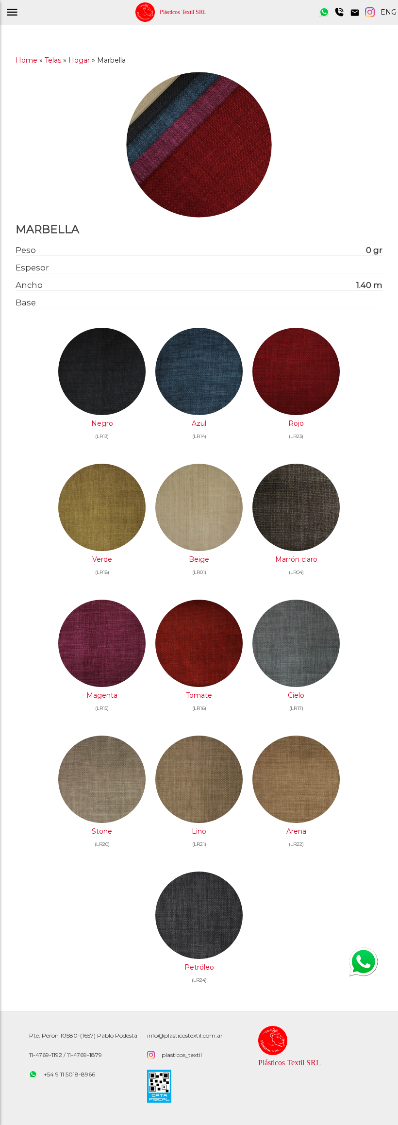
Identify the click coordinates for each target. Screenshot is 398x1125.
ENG (389, 12)
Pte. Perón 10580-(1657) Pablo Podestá (83, 1035)
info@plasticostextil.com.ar (185, 1035)
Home (26, 60)
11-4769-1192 (45, 1054)
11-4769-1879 (84, 1054)
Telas (53, 60)
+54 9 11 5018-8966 (69, 1074)
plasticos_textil (182, 1054)
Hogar (79, 60)
